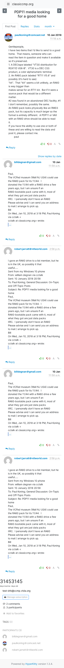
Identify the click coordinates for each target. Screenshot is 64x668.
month (48, 26)
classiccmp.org (22, 4)
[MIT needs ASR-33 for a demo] (5, 10)
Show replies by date (49, 156)
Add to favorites (15, 613)
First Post (10, 26)
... (10, 224)
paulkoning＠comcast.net (30, 34)
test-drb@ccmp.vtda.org (17, 590)
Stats (37, 26)
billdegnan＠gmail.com (27, 162)
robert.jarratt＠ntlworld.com (30, 248)
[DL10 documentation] (59, 10)
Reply (11, 147)
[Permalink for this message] (59, 144)
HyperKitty (31, 663)
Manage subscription (17, 597)
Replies (25, 26)
